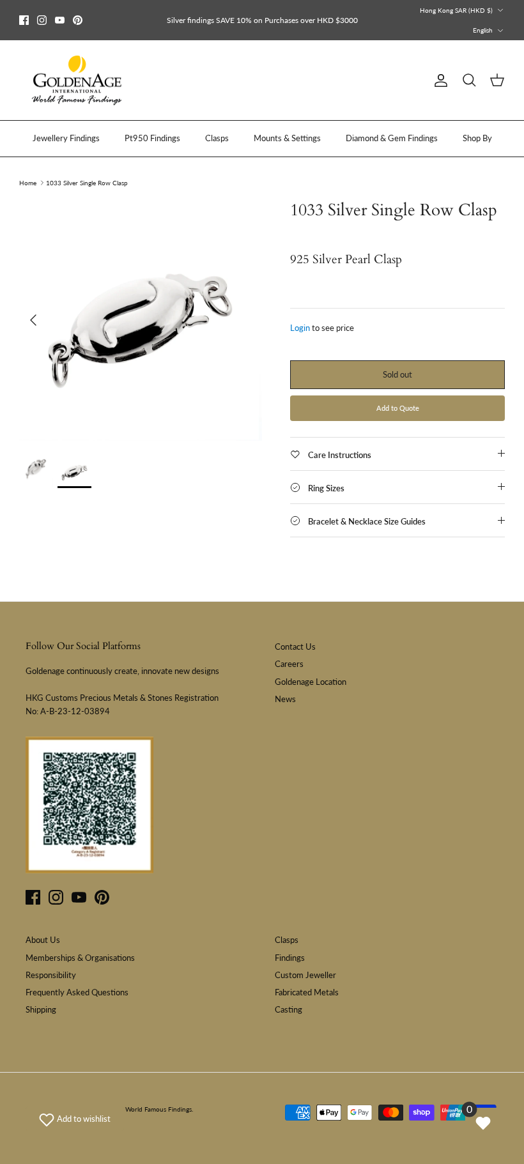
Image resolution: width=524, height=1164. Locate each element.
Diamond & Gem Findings (392, 138)
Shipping (41, 1009)
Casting (288, 1009)
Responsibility (51, 975)
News (285, 699)
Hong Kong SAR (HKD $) (456, 10)
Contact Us (295, 646)
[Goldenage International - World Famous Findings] (76, 80)
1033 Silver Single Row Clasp (87, 183)
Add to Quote (397, 408)
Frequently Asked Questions (77, 992)
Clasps (217, 138)
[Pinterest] (77, 20)
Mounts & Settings (287, 138)
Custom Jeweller (305, 975)
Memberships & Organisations (80, 958)
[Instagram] (42, 20)
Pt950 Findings (152, 138)
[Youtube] (60, 20)
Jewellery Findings (66, 138)
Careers (289, 664)
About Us (43, 940)
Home (27, 183)
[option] (140, 320)
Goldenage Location (310, 682)
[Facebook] (24, 20)
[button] (75, 1119)
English (483, 30)
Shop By (477, 138)
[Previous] (33, 320)
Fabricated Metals (307, 992)
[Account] (438, 80)
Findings (290, 958)
